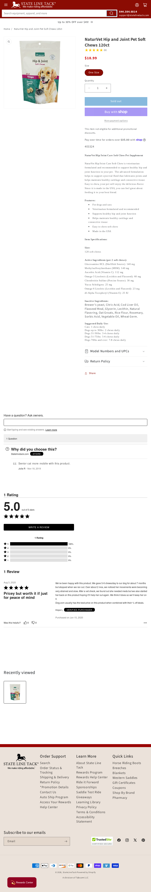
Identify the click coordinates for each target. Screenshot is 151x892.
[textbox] (75, 422)
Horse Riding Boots (127, 763)
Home (7, 29)
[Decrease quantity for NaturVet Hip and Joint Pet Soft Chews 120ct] (89, 88)
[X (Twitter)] (135, 840)
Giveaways (84, 797)
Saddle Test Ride (88, 792)
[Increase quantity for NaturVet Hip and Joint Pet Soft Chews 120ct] (106, 88)
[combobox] (59, 13)
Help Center (49, 807)
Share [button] (92, 373)
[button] (116, 351)
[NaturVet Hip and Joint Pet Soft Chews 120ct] (15, 692)
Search (45, 763)
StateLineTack (69, 872)
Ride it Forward (87, 782)
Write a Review (39, 527)
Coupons (119, 788)
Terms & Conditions (91, 812)
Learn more (51, 429)
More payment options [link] (116, 120)
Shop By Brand (124, 793)
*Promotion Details (54, 787)
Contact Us (48, 792)
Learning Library (88, 802)
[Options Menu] (145, 623)
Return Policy (50, 782)
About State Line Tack (88, 765)
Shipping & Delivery (54, 777)
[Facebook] (119, 840)
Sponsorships (86, 787)
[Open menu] (6, 4)
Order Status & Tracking (51, 770)
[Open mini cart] (145, 5)
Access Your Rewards (55, 802)
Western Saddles (125, 778)
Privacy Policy (86, 807)
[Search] (112, 13)
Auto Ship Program (54, 797)
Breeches (119, 768)
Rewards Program (89, 772)
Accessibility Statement (85, 819)
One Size (94, 72)
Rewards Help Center (92, 777)
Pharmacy (120, 798)
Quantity (89, 80)
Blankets (119, 773)
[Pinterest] (143, 840)
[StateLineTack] (33, 4)
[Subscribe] (66, 841)
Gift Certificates (124, 783)
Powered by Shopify (86, 872)
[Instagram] (127, 840)
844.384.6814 (128, 12)
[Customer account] (137, 5)
